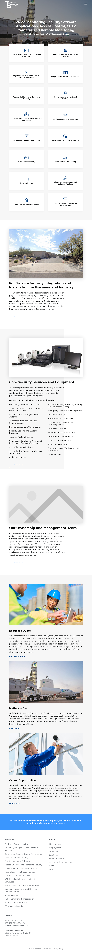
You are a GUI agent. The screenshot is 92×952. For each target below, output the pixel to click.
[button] (85, 6)
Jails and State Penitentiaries (26, 204)
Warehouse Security (26, 162)
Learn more (18, 317)
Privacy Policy (58, 949)
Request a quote (17, 656)
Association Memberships (60, 862)
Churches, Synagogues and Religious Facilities (65, 183)
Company (53, 851)
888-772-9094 (72, 820)
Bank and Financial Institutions (18, 844)
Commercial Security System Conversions (65, 204)
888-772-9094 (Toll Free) (16, 923)
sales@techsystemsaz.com (49, 823)
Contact (52, 869)
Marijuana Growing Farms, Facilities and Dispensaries (26, 77)
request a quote (49, 820)
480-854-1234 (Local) (14, 920)
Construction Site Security (65, 162)
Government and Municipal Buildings (65, 98)
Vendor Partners (56, 858)
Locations (53, 855)
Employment (55, 848)
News (51, 866)
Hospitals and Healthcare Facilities (65, 77)
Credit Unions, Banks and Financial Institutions (26, 55)
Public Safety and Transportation (65, 140)
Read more (14, 728)
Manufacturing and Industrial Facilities (65, 55)
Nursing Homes (26, 183)
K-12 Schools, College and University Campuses (26, 119)
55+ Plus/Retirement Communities (27, 140)
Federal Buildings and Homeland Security (26, 98)
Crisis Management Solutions (65, 119)
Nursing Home (11, 895)
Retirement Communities (16, 902)
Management (55, 844)
